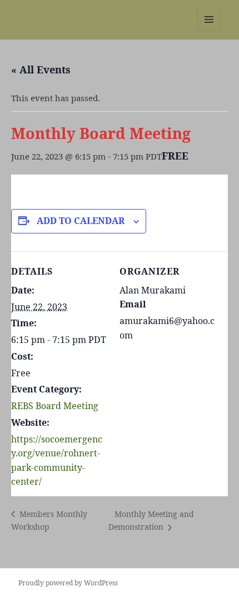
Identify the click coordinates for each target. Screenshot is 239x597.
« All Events (41, 69)
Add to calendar (81, 221)
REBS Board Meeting (54, 406)
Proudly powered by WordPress (68, 583)
